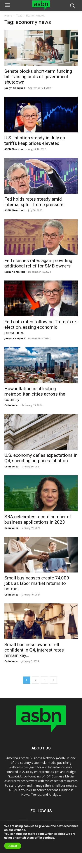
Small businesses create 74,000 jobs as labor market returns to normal (36, 583)
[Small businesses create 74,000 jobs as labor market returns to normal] (41, 555)
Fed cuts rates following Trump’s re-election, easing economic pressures (40, 327)
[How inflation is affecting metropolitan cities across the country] (41, 365)
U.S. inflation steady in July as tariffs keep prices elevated (34, 140)
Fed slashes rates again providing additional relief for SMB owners (38, 263)
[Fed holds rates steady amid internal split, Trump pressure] (41, 176)
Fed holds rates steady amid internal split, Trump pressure (33, 201)
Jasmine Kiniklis (14, 271)
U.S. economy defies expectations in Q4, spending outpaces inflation (40, 458)
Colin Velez (11, 405)
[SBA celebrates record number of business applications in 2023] (41, 493)
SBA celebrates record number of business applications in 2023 (37, 519)
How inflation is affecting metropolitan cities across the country (34, 394)
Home (8, 15)
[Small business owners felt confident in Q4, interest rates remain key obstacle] (41, 621)
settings (48, 838)
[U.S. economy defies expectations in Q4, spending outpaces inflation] (41, 432)
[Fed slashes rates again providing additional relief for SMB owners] (41, 237)
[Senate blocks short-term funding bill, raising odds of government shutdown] (41, 48)
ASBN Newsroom (14, 149)
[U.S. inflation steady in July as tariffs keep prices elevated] (41, 114)
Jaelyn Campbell (14, 87)
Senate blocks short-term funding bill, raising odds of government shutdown (38, 77)
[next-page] (53, 680)
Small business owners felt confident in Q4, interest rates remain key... (34, 650)
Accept (13, 846)
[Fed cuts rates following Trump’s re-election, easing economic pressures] (41, 298)
